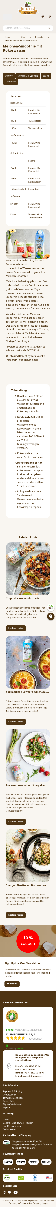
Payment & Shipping (12, 1092)
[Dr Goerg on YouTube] (15, 1192)
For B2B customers (12, 1126)
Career (6, 1120)
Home (7, 37)
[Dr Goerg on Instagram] (4, 1192)
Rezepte (39, 37)
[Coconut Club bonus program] (51, 607)
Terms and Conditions (13, 1098)
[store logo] (28, 8)
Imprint (6, 1108)
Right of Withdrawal (12, 1104)
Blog (23, 37)
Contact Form (9, 1095)
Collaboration (9, 1129)
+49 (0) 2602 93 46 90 (29, 1073)
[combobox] (28, 28)
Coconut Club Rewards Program (18, 1123)
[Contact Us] (51, 616)
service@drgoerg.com (29, 1076)
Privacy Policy (9, 1101)
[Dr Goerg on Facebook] (9, 1192)
